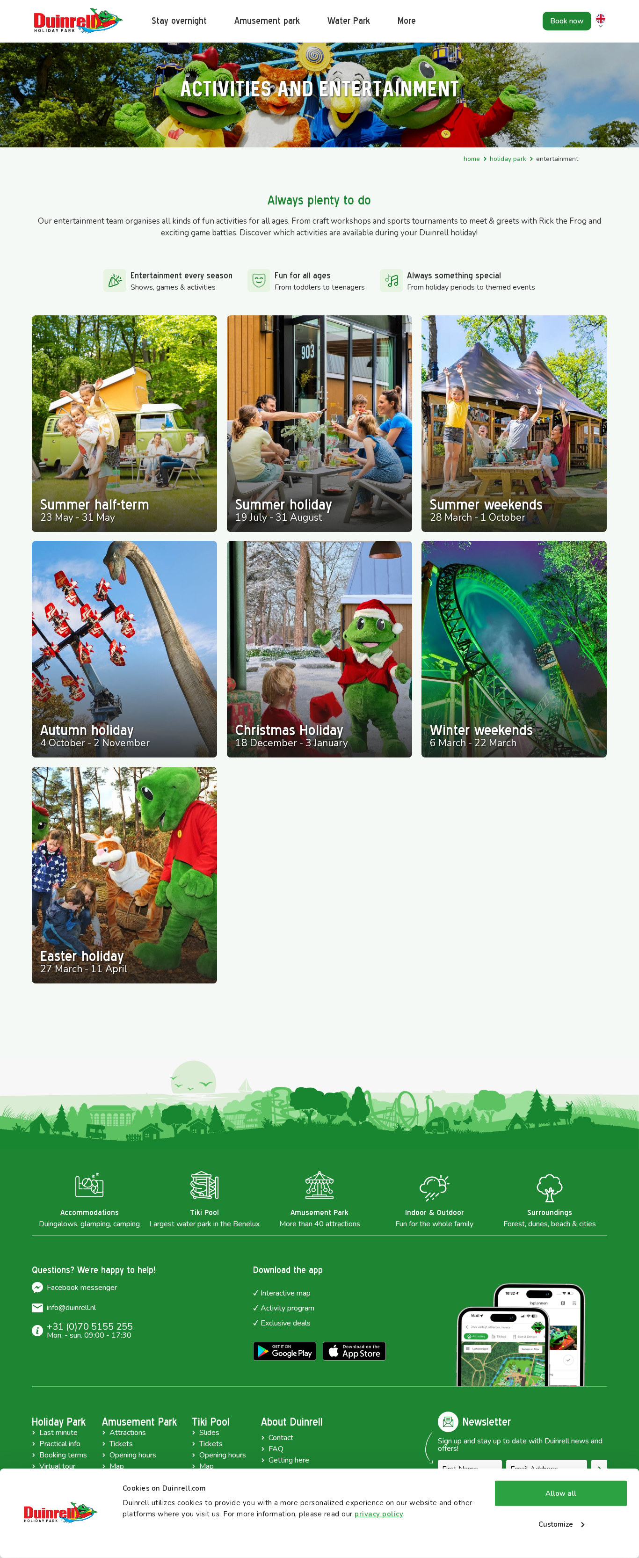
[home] (78, 21)
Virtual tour (57, 1466)
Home (472, 158)
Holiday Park (508, 158)
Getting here (289, 1460)
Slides (209, 1432)
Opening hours (132, 1455)
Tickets (121, 1444)
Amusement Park (139, 1422)
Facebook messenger (82, 1287)
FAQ (276, 1449)
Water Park (348, 20)
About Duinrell (292, 1422)
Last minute (58, 1432)
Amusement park (267, 20)
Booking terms (63, 1455)
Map (116, 1466)
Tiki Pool (211, 1422)
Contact (281, 1438)
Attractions (127, 1432)
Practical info (59, 1444)
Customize (555, 1524)
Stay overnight (179, 20)
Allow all (560, 1493)
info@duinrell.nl (71, 1308)
